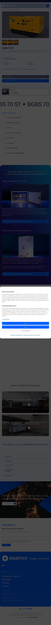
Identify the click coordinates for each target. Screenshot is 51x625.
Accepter (25, 323)
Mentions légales (37, 335)
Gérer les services (6, 319)
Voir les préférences (25, 330)
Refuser (25, 327)
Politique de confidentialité (28, 335)
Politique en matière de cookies (17, 335)
